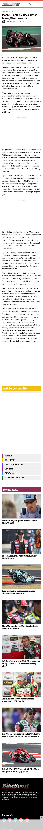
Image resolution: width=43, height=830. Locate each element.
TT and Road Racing (14, 478)
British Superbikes (14, 465)
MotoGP (11, 11)
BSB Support (11, 473)
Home (4, 11)
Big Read (9, 469)
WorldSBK (10, 460)
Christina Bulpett (12, 21)
